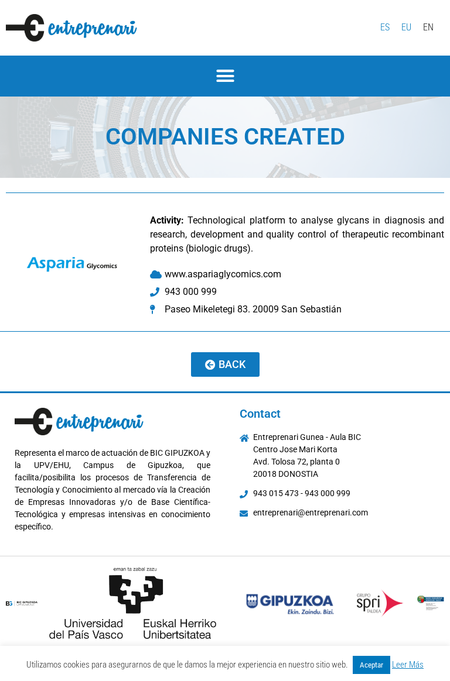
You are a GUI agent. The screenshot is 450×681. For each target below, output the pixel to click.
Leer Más (408, 664)
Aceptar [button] (371, 665)
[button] (225, 76)
